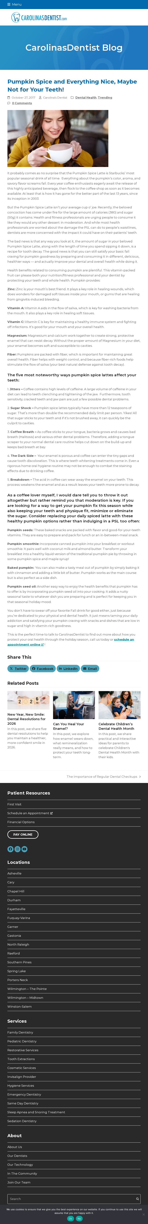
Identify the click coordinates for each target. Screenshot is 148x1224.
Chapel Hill (15, 891)
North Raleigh (18, 944)
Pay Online (22, 834)
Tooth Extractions (21, 1059)
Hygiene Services (20, 1085)
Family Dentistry (20, 1032)
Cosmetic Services (21, 1068)
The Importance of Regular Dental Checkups (102, 777)
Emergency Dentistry (24, 1094)
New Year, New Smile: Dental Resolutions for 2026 (26, 719)
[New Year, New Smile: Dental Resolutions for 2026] (28, 700)
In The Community (22, 1173)
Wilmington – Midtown (25, 997)
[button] (14, 4)
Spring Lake (16, 971)
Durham (14, 900)
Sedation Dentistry (21, 1121)
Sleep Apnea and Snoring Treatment (36, 1112)
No (79, 1218)
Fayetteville (16, 909)
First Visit (14, 804)
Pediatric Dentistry (21, 1041)
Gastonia (14, 935)
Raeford (13, 953)
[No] (143, 1214)
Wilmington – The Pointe (27, 989)
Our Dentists (17, 1156)
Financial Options (21, 822)
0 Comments (22, 103)
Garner (12, 927)
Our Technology (20, 1164)
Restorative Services (22, 1050)
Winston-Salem (19, 1006)
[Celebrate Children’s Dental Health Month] (120, 705)
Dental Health (86, 97)
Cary (10, 882)
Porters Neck (17, 980)
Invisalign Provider (21, 1077)
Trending (105, 97)
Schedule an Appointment (28, 813)
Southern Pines (19, 962)
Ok (70, 1218)
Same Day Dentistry (22, 1103)
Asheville (14, 873)
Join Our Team (19, 1182)
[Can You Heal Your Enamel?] (74, 705)
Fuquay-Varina (18, 918)
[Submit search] (137, 1199)
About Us (14, 1147)
